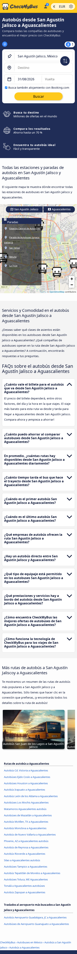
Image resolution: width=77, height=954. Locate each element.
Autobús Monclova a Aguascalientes (25, 828)
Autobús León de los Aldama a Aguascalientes (31, 796)
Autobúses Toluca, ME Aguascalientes (26, 879)
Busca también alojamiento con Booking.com (38, 87)
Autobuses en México (29, 942)
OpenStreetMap (56, 291)
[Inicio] (21, 6)
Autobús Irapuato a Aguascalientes (24, 789)
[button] (42, 269)
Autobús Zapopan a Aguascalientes (24, 892)
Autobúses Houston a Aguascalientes (26, 783)
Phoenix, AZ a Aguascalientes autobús (26, 841)
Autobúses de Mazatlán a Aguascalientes (28, 815)
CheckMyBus (7, 942)
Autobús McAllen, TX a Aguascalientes (26, 821)
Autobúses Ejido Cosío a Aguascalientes (27, 777)
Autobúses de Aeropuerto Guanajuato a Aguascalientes (36, 924)
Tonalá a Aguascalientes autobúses (24, 886)
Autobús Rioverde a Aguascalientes (24, 853)
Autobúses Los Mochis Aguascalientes (26, 802)
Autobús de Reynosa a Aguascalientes (26, 847)
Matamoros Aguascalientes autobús (25, 809)
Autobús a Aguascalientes (24, 947)
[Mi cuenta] (45, 6)
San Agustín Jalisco (26, 209)
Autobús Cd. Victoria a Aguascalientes (26, 770)
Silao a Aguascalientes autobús (22, 860)
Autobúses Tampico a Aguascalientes (25, 866)
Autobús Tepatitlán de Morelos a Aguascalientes (32, 873)
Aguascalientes (60, 209)
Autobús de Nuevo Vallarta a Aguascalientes (30, 834)
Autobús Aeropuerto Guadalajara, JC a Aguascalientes (35, 917)
